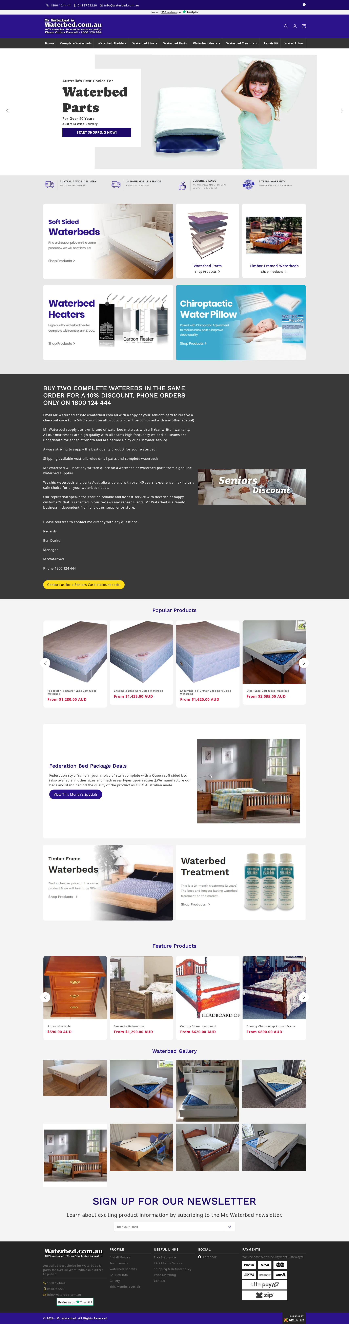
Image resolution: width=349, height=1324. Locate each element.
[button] (286, 26)
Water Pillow (294, 43)
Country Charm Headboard (132, 1026)
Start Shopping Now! (97, 132)
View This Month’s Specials (76, 794)
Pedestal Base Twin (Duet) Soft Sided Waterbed (272, 692)
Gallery (115, 1281)
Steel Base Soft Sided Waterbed (201, 690)
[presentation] (7, 111)
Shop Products (206, 271)
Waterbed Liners (144, 43)
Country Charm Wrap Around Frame (204, 1026)
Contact (159, 1281)
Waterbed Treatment (242, 43)
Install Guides (120, 1257)
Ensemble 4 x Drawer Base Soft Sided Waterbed (139, 692)
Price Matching (165, 1275)
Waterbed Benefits (123, 1269)
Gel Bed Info (119, 1275)
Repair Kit (271, 43)
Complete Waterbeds (76, 43)
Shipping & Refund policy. (173, 1269)
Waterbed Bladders (112, 43)
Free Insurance (165, 1257)
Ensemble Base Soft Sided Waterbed (72, 690)
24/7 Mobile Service (168, 1263)
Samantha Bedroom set (63, 1026)
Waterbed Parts (175, 43)
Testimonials (119, 1263)
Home (49, 43)
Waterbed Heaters (207, 43)
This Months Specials (125, 1286)
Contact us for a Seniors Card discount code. (84, 584)
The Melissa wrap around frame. (268, 1026)
